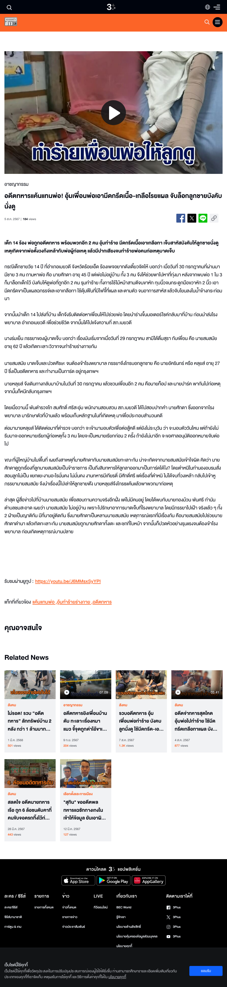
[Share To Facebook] (180, 218)
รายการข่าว (69, 917)
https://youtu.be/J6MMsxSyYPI (68, 581)
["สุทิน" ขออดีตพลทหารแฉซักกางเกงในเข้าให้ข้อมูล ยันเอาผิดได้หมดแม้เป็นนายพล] (85, 773)
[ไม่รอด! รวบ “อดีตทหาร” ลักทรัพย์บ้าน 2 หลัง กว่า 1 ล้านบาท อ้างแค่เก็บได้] (30, 684)
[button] (48, 112)
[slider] (113, 159)
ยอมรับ (206, 971)
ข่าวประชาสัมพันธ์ (73, 926)
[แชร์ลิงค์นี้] (214, 218)
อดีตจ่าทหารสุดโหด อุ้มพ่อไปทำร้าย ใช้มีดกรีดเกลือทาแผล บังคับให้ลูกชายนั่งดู (197, 721)
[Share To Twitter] (191, 218)
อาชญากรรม (72, 705)
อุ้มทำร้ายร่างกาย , (75, 602)
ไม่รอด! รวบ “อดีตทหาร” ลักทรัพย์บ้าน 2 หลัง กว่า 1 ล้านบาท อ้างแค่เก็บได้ (29, 721)
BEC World (123, 907)
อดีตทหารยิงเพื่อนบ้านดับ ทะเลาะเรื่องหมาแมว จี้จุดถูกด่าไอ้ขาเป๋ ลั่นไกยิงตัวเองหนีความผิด (85, 721)
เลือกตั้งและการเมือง (78, 794)
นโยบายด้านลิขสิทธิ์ (128, 926)
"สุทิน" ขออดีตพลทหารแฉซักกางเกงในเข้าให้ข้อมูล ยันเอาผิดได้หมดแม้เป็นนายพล (83, 810)
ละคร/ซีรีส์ (10, 907)
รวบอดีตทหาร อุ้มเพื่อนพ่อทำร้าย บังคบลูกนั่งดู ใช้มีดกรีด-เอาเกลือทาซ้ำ (140, 721)
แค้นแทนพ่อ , (44, 602)
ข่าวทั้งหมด (69, 907)
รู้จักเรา (120, 917)
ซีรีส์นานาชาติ (13, 917)
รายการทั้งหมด (43, 907)
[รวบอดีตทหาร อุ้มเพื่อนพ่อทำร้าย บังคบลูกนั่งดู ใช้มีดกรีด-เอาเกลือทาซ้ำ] (141, 684)
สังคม (12, 705)
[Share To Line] (202, 218)
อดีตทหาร (102, 602)
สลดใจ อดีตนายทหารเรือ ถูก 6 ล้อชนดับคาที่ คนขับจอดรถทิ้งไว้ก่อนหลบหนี (29, 810)
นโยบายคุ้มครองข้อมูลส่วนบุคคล (137, 936)
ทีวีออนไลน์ (101, 907)
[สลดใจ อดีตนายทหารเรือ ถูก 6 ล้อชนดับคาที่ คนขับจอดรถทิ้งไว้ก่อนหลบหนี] (30, 773)
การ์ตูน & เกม (13, 926)
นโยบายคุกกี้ (124, 946)
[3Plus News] (15, 23)
